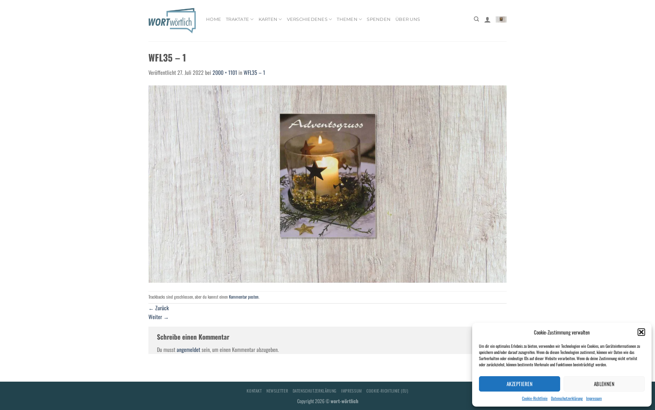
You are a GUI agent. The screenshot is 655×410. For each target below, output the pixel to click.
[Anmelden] (487, 19)
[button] (641, 332)
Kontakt (254, 390)
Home (213, 19)
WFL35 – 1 (254, 72)
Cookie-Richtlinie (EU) (387, 390)
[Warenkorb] (501, 19)
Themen (347, 19)
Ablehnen (604, 383)
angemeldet (188, 349)
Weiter (158, 317)
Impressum (594, 398)
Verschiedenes (307, 19)
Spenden (379, 19)
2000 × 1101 (225, 72)
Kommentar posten (244, 296)
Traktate (237, 19)
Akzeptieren (520, 383)
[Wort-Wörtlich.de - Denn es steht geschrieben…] (172, 20)
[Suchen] (476, 19)
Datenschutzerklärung (567, 398)
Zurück (158, 308)
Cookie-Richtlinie (535, 398)
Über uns (407, 19)
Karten (268, 19)
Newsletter (277, 390)
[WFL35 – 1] (327, 183)
